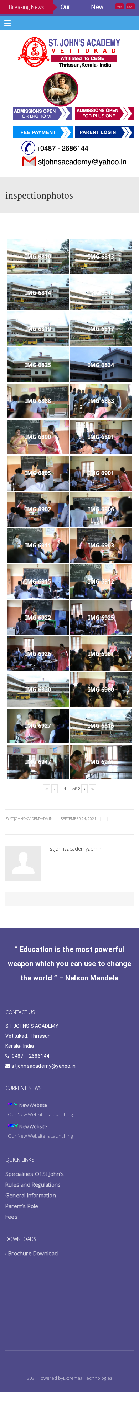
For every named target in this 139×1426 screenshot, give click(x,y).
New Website (33, 1124)
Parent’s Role (21, 1224)
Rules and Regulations (33, 1203)
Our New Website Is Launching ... (82, 17)
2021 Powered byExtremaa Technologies (69, 1397)
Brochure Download (33, 1272)
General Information (30, 1214)
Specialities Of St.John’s (34, 1192)
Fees (11, 1235)
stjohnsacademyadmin (76, 867)
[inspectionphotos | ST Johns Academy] (69, 70)
